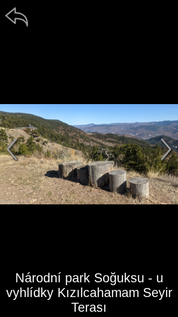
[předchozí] (12, 149)
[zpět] (16, 16)
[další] (166, 149)
